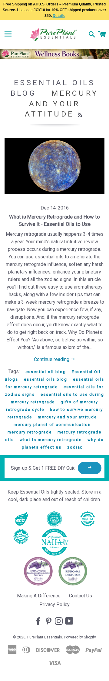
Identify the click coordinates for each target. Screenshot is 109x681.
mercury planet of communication (52, 424)
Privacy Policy (54, 604)
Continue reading (52, 359)
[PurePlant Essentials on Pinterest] (49, 621)
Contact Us (80, 596)
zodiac (75, 447)
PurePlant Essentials (44, 637)
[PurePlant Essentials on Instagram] (59, 621)
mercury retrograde (29, 432)
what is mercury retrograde (51, 439)
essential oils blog (45, 379)
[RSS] (81, 115)
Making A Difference (39, 596)
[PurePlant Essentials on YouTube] (70, 621)
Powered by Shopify (80, 637)
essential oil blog (45, 371)
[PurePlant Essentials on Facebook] (38, 621)
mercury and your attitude (67, 417)
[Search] (91, 35)
